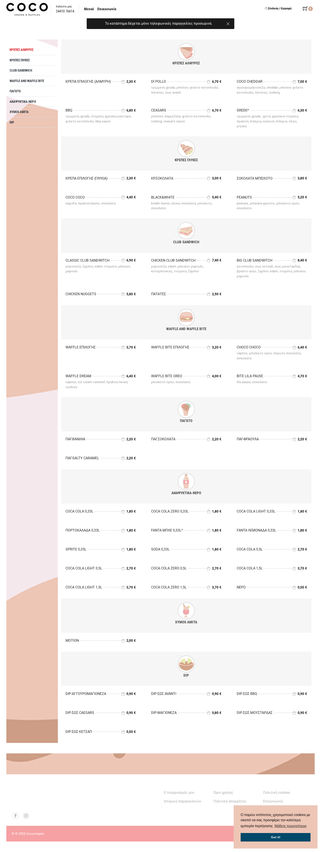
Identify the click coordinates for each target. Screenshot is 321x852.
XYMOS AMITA (19, 112)
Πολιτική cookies (276, 792)
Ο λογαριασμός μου (179, 792)
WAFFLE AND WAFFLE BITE (27, 81)
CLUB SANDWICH (21, 70)
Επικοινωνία (106, 9)
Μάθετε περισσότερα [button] (290, 826)
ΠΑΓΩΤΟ (15, 91)
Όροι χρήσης (223, 792)
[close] (228, 22)
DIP (12, 122)
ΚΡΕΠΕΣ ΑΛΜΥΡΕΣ (21, 50)
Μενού (89, 9)
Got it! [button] (275, 837)
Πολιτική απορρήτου (230, 801)
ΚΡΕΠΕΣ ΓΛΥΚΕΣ (20, 60)
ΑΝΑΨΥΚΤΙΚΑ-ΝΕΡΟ (23, 102)
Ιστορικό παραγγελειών (182, 801)
